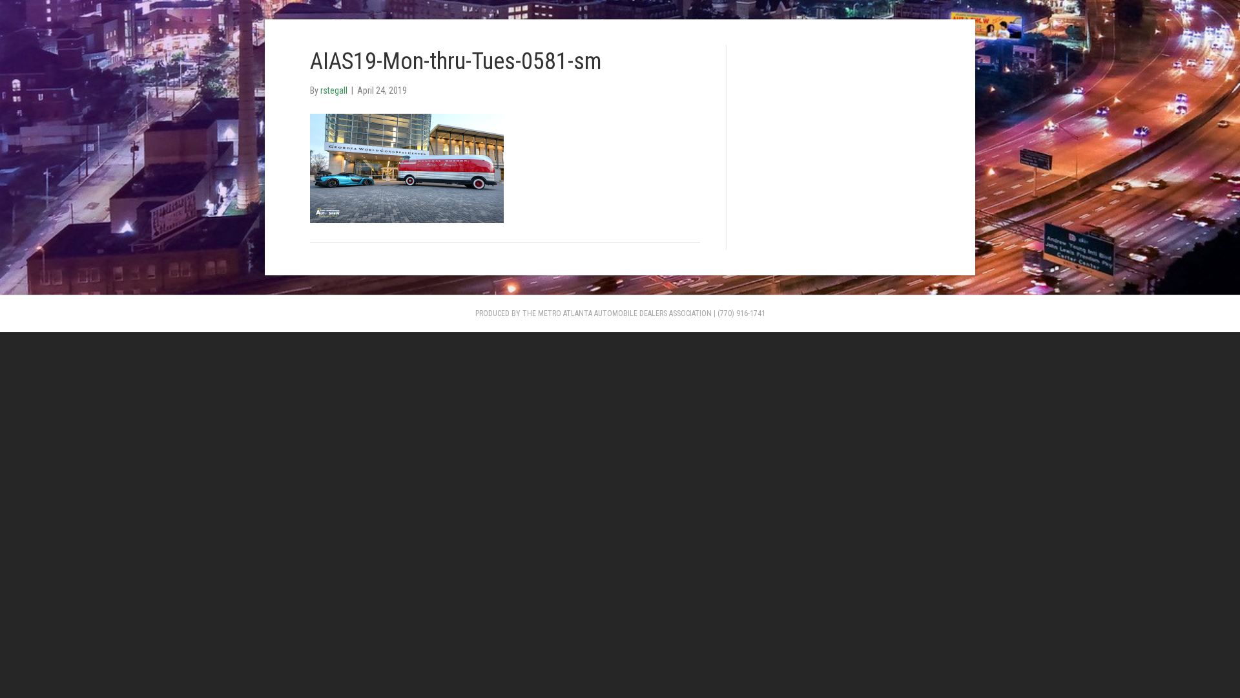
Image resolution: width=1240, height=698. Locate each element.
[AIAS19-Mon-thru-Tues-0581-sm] (407, 167)
